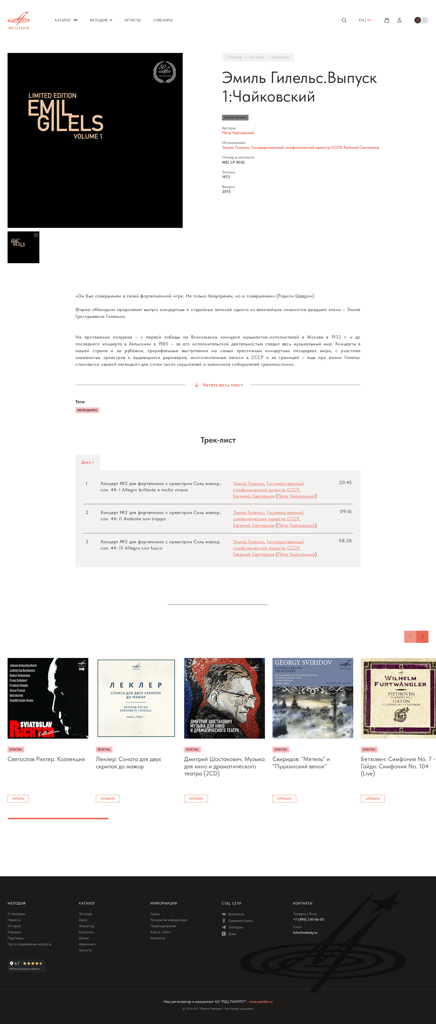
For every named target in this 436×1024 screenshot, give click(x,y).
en (361, 20)
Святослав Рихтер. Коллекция (46, 759)
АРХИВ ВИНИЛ (235, 117)
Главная (234, 57)
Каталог (256, 57)
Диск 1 (87, 462)
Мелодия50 (87, 410)
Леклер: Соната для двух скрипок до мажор (128, 763)
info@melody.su (305, 932)
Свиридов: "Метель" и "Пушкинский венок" (301, 763)
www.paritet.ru (261, 1002)
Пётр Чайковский (238, 132)
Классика (280, 57)
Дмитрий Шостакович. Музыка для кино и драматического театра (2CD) (224, 766)
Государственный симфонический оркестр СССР (296, 147)
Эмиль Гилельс (235, 147)
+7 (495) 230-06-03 (308, 919)
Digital (16, 749)
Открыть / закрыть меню (75, 20)
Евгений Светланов (361, 147)
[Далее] (422, 637)
